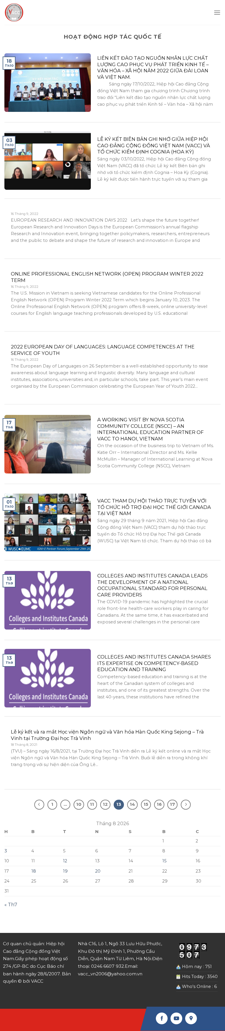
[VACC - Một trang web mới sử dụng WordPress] (13, 12)
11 (92, 804)
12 (65, 861)
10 (78, 804)
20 (97, 871)
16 (159, 804)
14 (132, 804)
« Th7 (10, 904)
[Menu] (217, 12)
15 (164, 861)
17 (172, 804)
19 (65, 871)
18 (33, 871)
